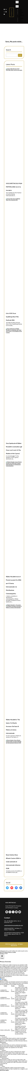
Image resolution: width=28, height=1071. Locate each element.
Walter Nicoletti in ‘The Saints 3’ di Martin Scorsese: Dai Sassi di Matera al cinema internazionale (13, 726)
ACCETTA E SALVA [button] (4, 1070)
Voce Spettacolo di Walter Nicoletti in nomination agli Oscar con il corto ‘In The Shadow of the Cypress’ (14, 448)
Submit (11, 12)
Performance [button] (3, 1042)
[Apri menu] (17, 2)
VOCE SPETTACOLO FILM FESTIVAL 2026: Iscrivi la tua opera (14, 187)
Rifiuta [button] (6, 952)
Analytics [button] (2, 1048)
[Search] (20, 55)
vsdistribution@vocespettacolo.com (13, 925)
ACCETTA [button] (2, 952)
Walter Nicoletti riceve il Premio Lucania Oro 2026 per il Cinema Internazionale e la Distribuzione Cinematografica (13, 585)
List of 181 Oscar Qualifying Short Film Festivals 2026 (12, 317)
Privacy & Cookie (12, 952)
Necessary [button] (2, 977)
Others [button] (1, 1064)
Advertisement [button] (3, 1056)
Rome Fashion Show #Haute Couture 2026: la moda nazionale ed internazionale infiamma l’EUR (13, 861)
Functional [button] (2, 1035)
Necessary (4, 979)
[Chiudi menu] (17, 6)
